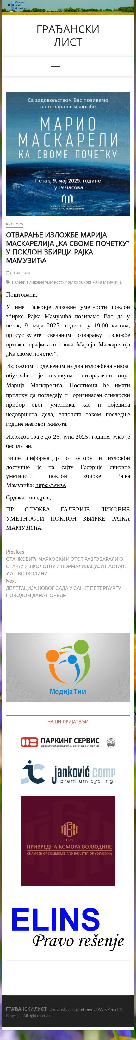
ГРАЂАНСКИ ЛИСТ (68, 35)
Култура (14, 224)
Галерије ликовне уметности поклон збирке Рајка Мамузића (67, 282)
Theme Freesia (83, 1009)
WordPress (107, 1009)
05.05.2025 (19, 272)
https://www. (50, 485)
